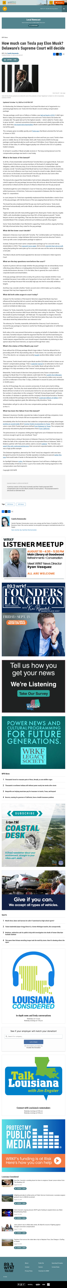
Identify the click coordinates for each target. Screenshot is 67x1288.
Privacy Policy (28, 1271)
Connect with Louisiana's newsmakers (33, 1108)
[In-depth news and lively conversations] (33, 980)
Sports (4, 915)
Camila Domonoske (13, 53)
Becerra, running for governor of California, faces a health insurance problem (29, 797)
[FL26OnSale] (33, 619)
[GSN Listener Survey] (33, 686)
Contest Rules (55, 1267)
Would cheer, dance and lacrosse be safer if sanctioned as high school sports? (29, 921)
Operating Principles (57, 1263)
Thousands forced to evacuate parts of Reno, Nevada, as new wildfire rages (28, 779)
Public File (41, 1263)
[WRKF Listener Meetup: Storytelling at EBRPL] (33, 558)
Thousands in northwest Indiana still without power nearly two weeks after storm (30, 785)
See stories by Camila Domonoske (24, 530)
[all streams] (64, 8)
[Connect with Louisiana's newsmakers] (33, 1079)
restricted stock (20, 490)
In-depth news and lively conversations (33, 1015)
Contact (27, 1267)
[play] (4, 9)
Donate (60, 3)
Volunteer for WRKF (43, 1271)
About (26, 1263)
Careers (40, 1267)
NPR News (5, 37)
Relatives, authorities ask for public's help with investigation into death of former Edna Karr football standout (34, 933)
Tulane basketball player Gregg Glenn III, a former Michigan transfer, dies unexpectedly (32, 927)
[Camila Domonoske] (6, 521)
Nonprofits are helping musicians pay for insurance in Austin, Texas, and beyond (30, 791)
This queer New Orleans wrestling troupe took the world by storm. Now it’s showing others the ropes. (35, 941)
